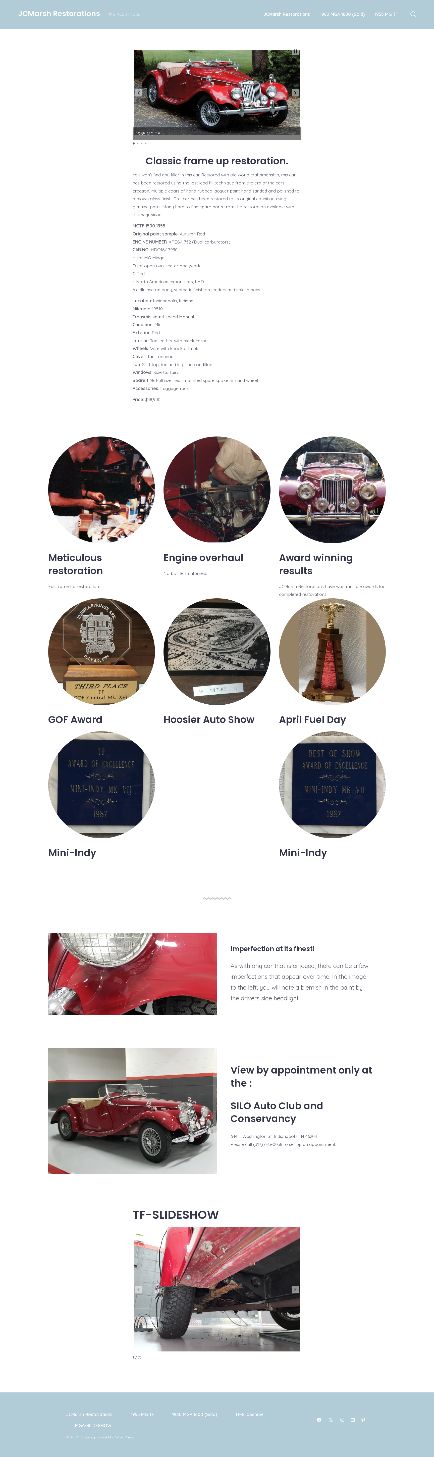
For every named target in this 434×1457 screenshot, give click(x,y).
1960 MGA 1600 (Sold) (342, 14)
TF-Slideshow (249, 1414)
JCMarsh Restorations (287, 14)
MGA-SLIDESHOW (93, 1425)
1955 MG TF (386, 14)
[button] (138, 92)
